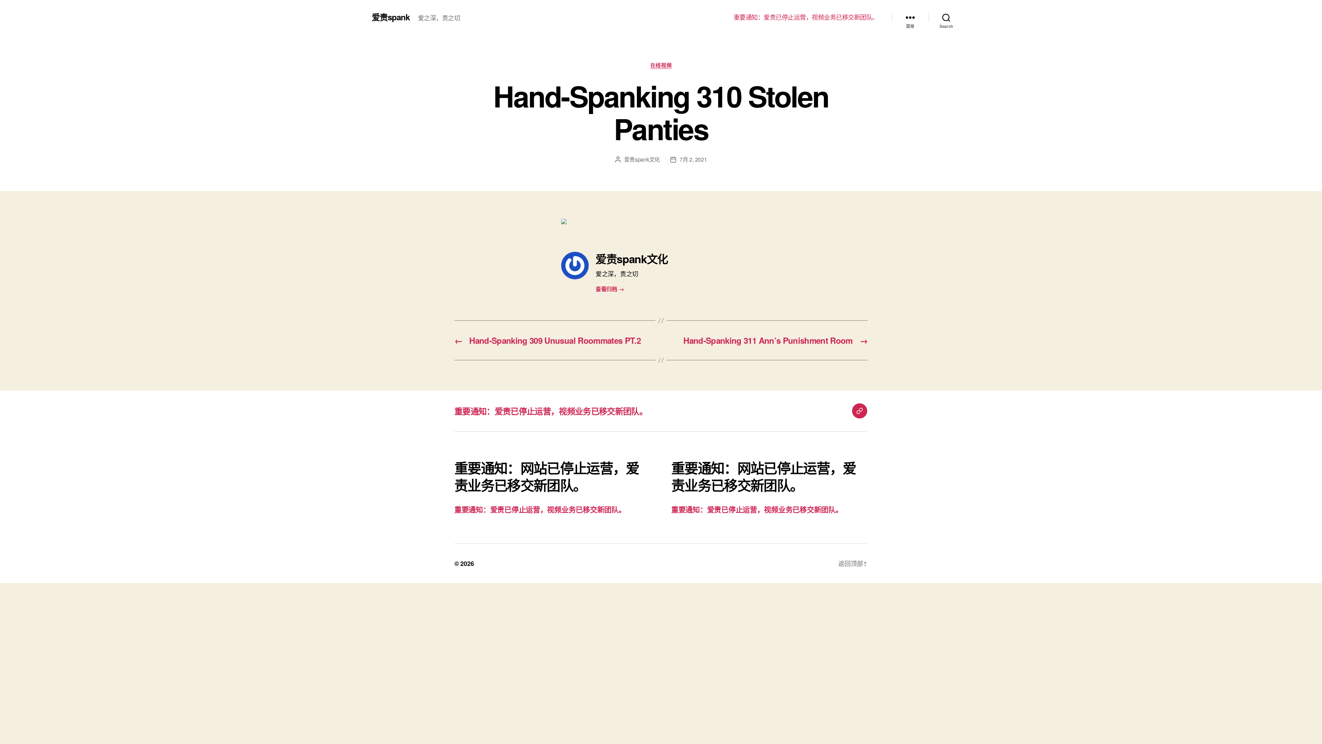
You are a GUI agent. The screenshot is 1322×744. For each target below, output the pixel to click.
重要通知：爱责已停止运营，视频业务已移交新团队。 (806, 17)
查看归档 (610, 289)
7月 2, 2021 (693, 159)
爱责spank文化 (642, 159)
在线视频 (661, 65)
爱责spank (391, 17)
